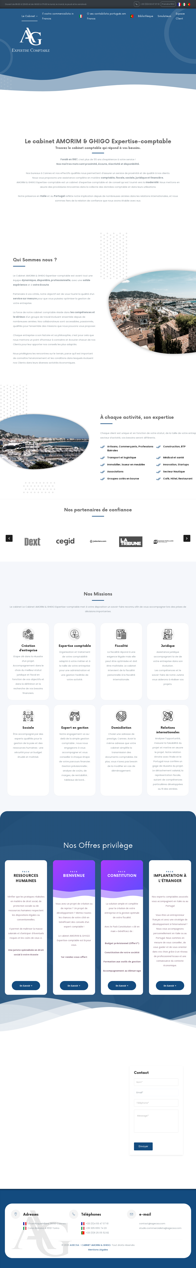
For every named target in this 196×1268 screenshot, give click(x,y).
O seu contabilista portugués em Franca (106, 16)
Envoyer (143, 1146)
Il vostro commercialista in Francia (58, 16)
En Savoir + (26, 985)
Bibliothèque (145, 16)
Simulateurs (164, 16)
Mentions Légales (98, 1249)
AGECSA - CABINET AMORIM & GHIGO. (90, 1245)
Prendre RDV (168, 4)
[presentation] (9, 538)
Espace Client (180, 16)
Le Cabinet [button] (29, 16)
